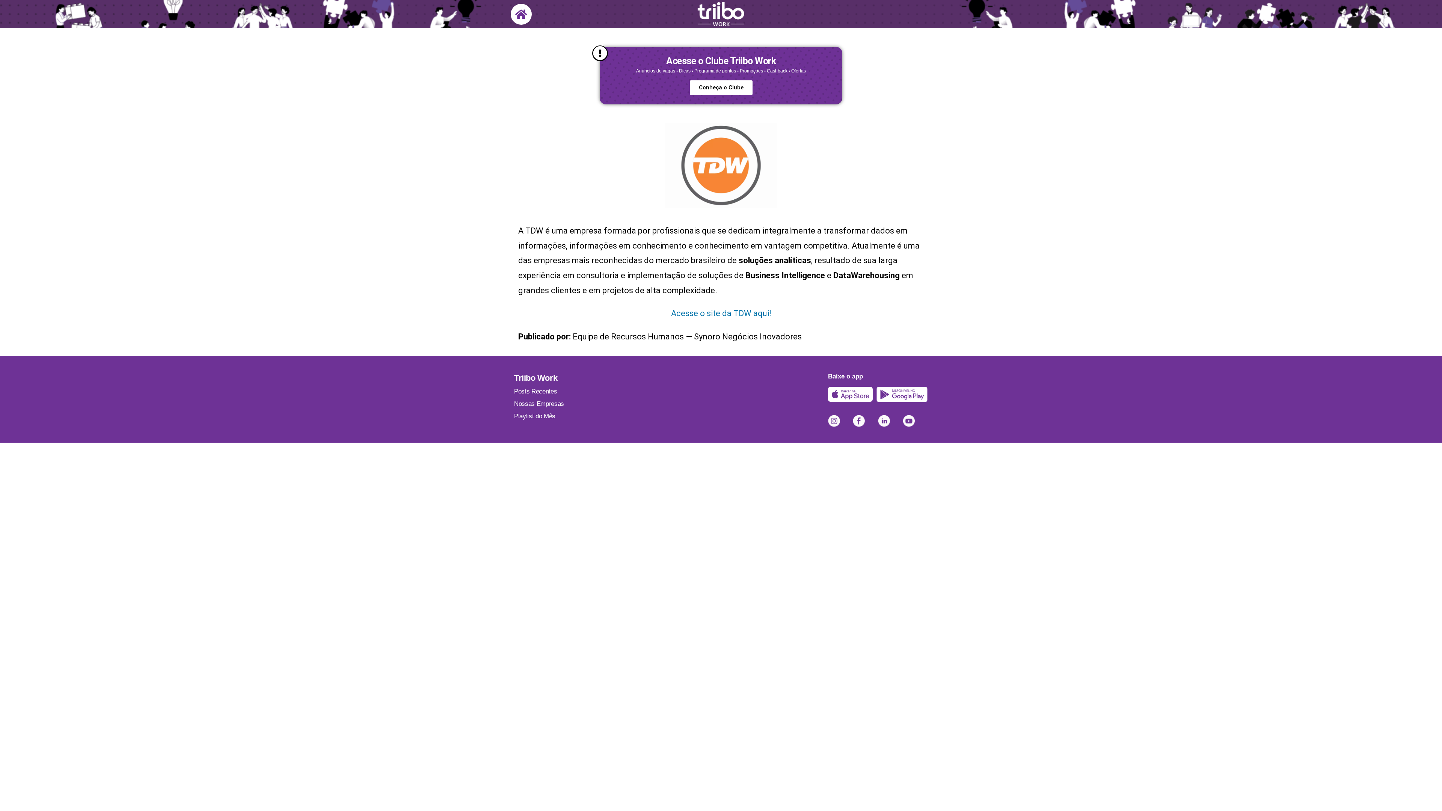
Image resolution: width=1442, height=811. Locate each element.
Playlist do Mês (534, 416)
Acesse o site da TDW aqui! (721, 313)
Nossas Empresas (539, 403)
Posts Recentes (535, 391)
